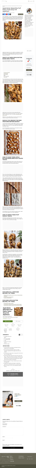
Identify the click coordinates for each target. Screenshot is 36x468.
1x (19, 334)
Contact (12, 459)
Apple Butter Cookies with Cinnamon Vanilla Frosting (13, 304)
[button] (3, 318)
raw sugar (5, 77)
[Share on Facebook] (3, 14)
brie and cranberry (9, 17)
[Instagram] (29, 459)
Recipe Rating (5, 423)
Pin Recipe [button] (18, 321)
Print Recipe (8, 321)
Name (4, 436)
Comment (4, 426)
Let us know (12, 374)
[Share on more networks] (10, 14)
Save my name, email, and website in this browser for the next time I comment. (12, 445)
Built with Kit (18, 405)
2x (20, 334)
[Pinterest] (32, 459)
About (11, 456)
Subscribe (12, 461)
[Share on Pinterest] (6, 14)
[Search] (28, 1)
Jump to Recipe (20, 14)
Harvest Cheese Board (7, 297)
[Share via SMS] (8, 14)
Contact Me (31, 1)
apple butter (10, 53)
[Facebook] (27, 459)
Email (4, 440)
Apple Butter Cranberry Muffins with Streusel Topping (13, 305)
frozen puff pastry (7, 72)
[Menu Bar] (33, 1)
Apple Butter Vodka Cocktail (8, 303)
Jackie (4, 12)
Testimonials (21, 456)
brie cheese (6, 74)
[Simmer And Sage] (4, 1)
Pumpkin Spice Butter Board (8, 296)
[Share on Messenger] (5, 14)
